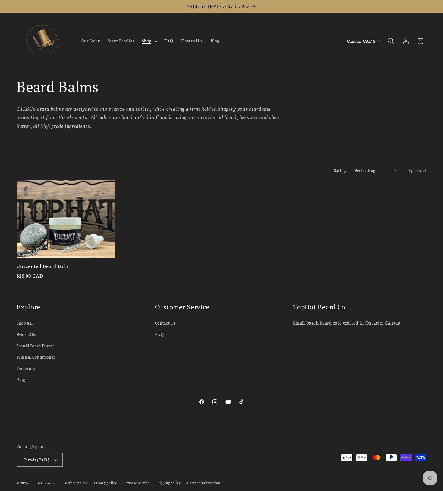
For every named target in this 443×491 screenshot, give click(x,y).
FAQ (159, 334)
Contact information (203, 482)
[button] (149, 41)
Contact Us (165, 323)
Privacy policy (105, 482)
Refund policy (76, 482)
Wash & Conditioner (36, 357)
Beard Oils (26, 334)
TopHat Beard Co (44, 483)
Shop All (25, 323)
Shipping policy (168, 482)
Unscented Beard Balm (43, 266)
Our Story (26, 368)
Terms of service (136, 482)
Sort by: (341, 170)
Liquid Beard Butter (36, 346)
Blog (21, 380)
